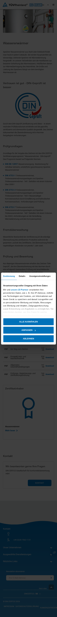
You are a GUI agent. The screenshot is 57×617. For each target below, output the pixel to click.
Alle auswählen (28, 322)
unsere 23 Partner (19, 290)
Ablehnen (28, 338)
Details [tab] (22, 276)
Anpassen (26, 330)
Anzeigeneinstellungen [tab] (40, 276)
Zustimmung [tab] (9, 276)
